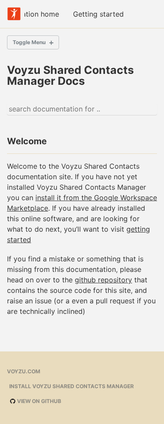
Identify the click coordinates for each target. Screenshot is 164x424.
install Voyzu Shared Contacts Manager (71, 386)
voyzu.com (23, 371)
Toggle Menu (29, 42)
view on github (38, 401)
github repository (103, 279)
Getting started (98, 14)
